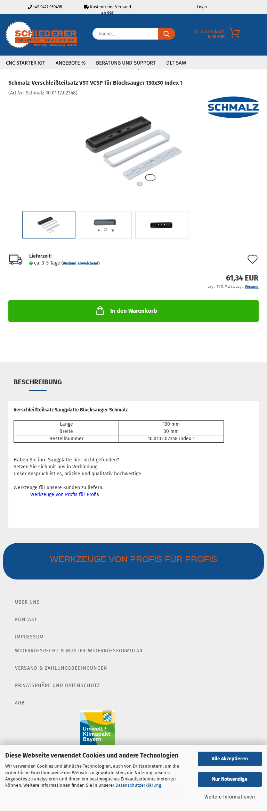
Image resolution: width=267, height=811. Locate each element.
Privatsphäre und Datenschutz (57, 685)
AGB (20, 703)
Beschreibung (38, 382)
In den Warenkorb (133, 311)
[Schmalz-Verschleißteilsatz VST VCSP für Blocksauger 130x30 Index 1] (133, 148)
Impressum (29, 637)
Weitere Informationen (229, 797)
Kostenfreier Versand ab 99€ (110, 9)
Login (201, 7)
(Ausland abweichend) (81, 263)
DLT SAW (176, 63)
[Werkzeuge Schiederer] (41, 35)
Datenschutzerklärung (138, 785)
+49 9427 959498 (47, 7)
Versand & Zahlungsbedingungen (61, 668)
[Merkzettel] (210, 35)
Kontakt (26, 619)
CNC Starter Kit (25, 63)
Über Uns (27, 602)
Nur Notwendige (230, 779)
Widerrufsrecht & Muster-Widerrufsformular (79, 651)
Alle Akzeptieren (230, 759)
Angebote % (71, 63)
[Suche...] (166, 34)
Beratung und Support (126, 63)
